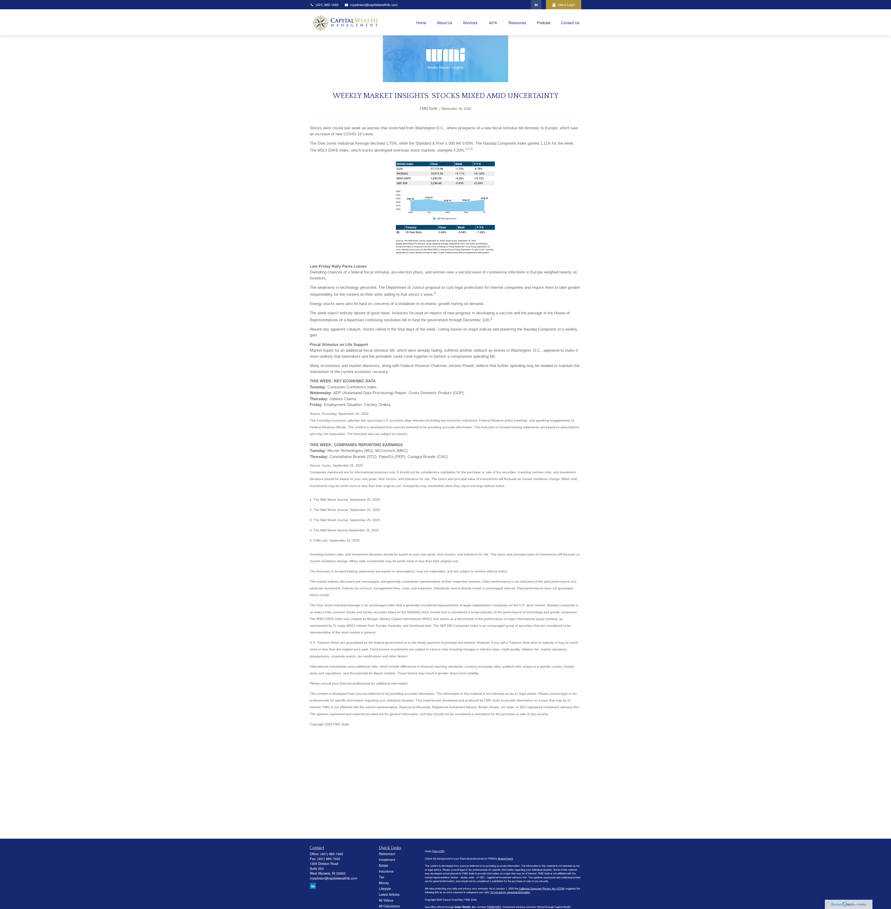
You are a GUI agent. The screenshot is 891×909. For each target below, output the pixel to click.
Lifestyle (385, 888)
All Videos (386, 900)
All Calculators (389, 906)
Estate (383, 865)
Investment (387, 859)
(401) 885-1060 (327, 4)
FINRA (491, 907)
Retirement (387, 853)
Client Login (566, 4)
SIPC (498, 907)
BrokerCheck (505, 858)
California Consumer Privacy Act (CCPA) (542, 888)
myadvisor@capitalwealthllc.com (374, 4)
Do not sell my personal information (510, 892)
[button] (421, 22)
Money (384, 882)
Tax (381, 877)
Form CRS (438, 851)
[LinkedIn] (536, 4)
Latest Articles (389, 894)
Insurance (386, 871)
